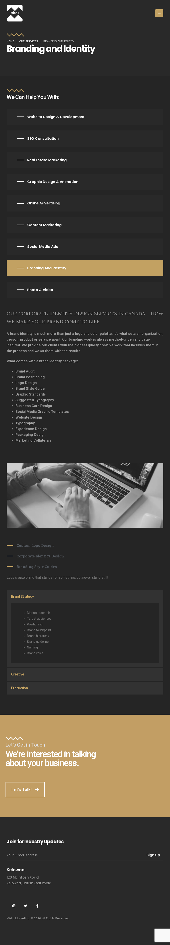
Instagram (13, 905)
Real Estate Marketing (47, 160)
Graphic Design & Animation (52, 181)
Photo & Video (40, 289)
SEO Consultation (43, 138)
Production (19, 688)
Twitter (25, 905)
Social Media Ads (42, 246)
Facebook (37, 905)
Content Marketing (44, 224)
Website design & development (56, 116)
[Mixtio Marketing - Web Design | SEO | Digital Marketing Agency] (15, 13)
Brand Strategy (22, 596)
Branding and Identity (46, 268)
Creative (17, 674)
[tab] (85, 597)
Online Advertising (43, 203)
